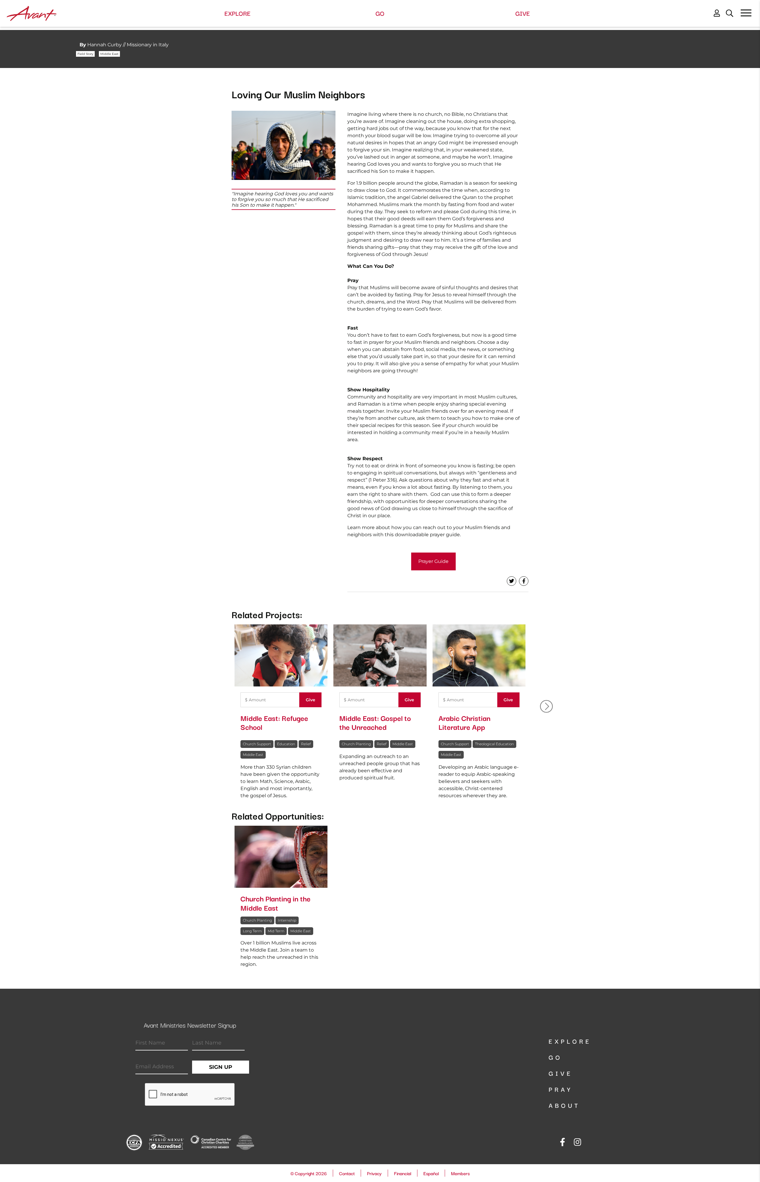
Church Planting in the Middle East (275, 903)
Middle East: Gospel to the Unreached (375, 722)
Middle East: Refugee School (274, 722)
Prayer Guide (433, 561)
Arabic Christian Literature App (464, 722)
